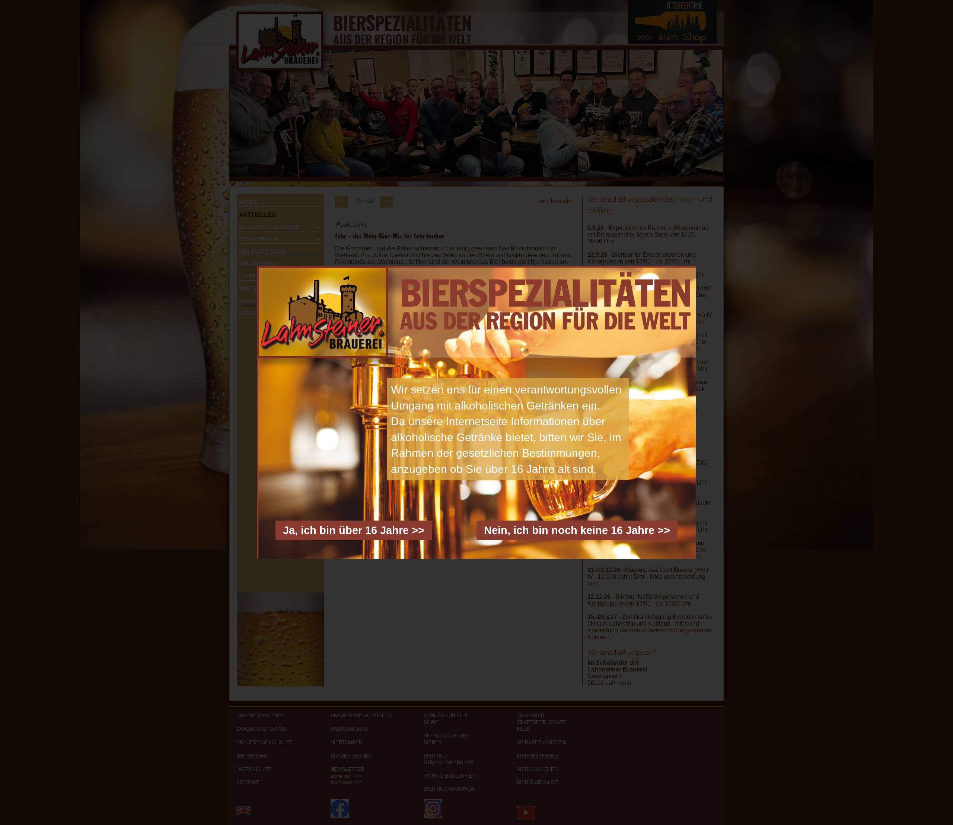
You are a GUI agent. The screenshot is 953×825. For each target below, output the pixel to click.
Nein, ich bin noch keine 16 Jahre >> (577, 530)
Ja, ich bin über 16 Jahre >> (353, 530)
